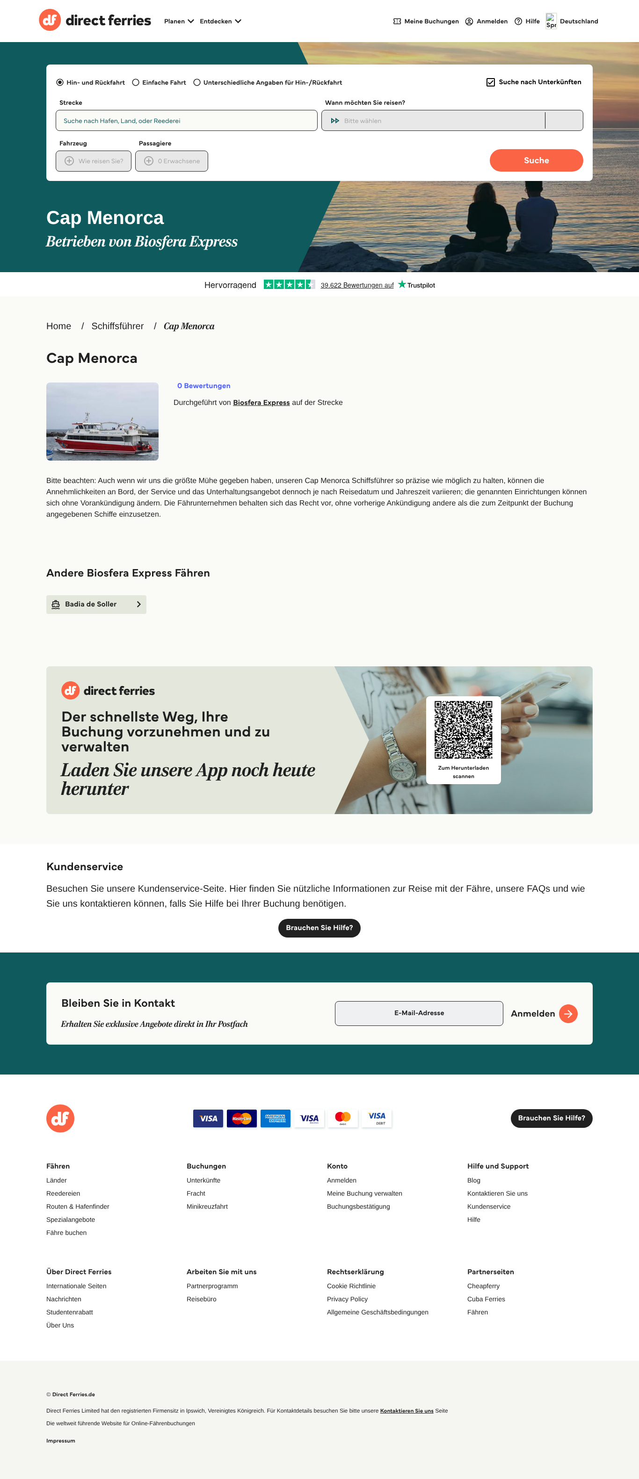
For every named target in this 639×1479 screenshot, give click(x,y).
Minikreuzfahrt (207, 1206)
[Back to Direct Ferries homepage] (95, 21)
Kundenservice (489, 1206)
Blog (473, 1180)
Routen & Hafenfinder (77, 1206)
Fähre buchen (66, 1232)
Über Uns (60, 1325)
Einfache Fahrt (164, 82)
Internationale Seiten (76, 1286)
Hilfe (473, 1219)
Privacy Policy (347, 1299)
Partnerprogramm (212, 1286)
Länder (56, 1180)
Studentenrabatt (69, 1312)
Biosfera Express (261, 403)
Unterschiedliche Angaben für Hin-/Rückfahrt (272, 82)
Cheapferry (483, 1286)
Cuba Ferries (486, 1299)
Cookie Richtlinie (351, 1286)
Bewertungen (204, 386)
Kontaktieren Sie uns (497, 1193)
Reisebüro (202, 1299)
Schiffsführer (117, 326)
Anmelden (341, 1180)
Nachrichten (63, 1299)
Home (58, 326)
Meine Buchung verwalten (364, 1193)
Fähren (477, 1312)
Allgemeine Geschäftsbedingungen (377, 1312)
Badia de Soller (90, 604)
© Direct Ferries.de (70, 1395)
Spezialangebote (70, 1219)
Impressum (60, 1441)
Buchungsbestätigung (358, 1206)
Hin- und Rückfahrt (95, 82)
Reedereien (63, 1193)
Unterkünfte (203, 1180)
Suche (536, 160)
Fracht (196, 1193)
